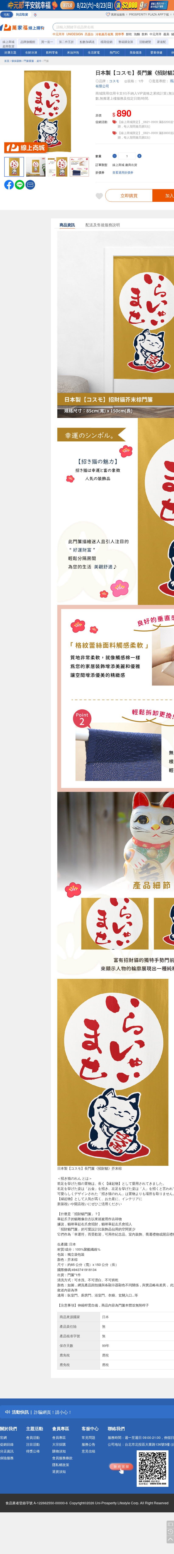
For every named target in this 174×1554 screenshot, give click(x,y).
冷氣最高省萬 (104, 34)
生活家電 (94, 52)
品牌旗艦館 (27, 42)
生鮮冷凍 (31, 52)
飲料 (145, 34)
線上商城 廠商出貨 (124, 165)
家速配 (161, 42)
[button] (30, 184)
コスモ (114, 80)
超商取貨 (8, 46)
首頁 (6, 60)
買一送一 (47, 42)
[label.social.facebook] (9, 184)
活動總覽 (145, 42)
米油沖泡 (73, 52)
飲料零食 (52, 52)
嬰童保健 (156, 52)
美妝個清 (136, 52)
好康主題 (10, 52)
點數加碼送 (87, 42)
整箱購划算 (125, 42)
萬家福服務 (117, 14)
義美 (166, 34)
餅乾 (129, 34)
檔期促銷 (106, 42)
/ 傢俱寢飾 (16, 60)
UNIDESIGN (74, 34)
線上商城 (8, 42)
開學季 (119, 34)
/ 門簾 (45, 60)
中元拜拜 (59, 34)
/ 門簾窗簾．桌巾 (32, 60)
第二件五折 (66, 42)
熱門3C (114, 52)
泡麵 (137, 34)
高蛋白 (89, 34)
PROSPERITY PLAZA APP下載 (149, 14)
